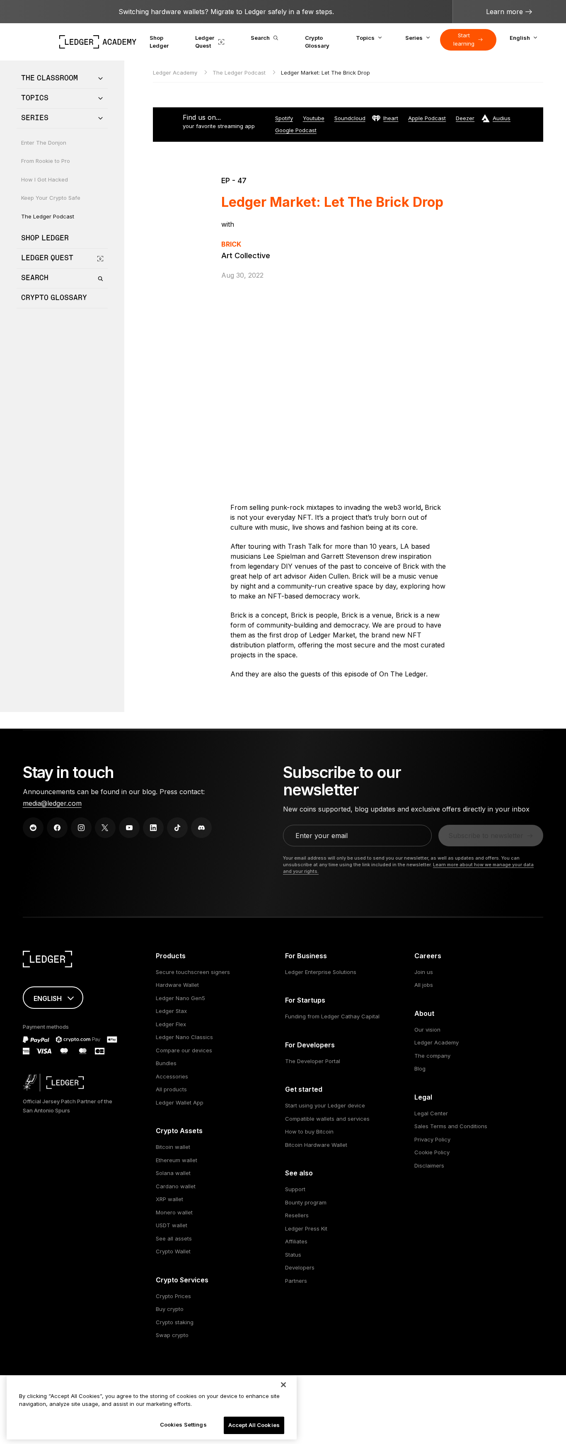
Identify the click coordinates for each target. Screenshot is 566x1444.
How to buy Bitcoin (309, 1131)
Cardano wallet (176, 1186)
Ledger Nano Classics (184, 1037)
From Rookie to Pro (45, 161)
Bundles (166, 1063)
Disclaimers (429, 1165)
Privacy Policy (432, 1139)
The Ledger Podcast (47, 216)
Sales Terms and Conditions (450, 1126)
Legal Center (431, 1113)
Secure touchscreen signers (193, 972)
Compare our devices (184, 1050)
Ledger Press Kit (306, 1228)
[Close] (283, 1385)
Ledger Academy (176, 72)
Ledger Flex (171, 1024)
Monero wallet (174, 1212)
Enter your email (321, 835)
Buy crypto (170, 1309)
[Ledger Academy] (98, 41)
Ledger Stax (171, 1011)
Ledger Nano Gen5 (180, 998)
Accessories (172, 1076)
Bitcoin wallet (173, 1147)
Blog (420, 1068)
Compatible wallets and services (327, 1118)
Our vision (427, 1029)
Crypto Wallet (173, 1251)
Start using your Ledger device (325, 1105)
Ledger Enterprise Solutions (320, 972)
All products (171, 1089)
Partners (296, 1280)
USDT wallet (171, 1225)
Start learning (463, 39)
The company (432, 1055)
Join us (423, 972)
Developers (299, 1267)
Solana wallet (173, 1173)
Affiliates (296, 1241)
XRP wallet (169, 1199)
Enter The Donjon (43, 142)
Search (260, 37)
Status (293, 1254)
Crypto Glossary (317, 41)
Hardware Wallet (177, 984)
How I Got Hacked (44, 179)
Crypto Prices (173, 1296)
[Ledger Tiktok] (177, 827)
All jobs (423, 984)
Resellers (297, 1215)
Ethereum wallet (176, 1160)
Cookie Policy (432, 1152)
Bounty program (306, 1202)
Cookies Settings (183, 1424)
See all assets (174, 1238)
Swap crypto (172, 1335)
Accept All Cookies (254, 1425)
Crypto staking (175, 1322)
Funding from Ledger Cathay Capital (332, 1016)
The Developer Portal (312, 1061)
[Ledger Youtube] (129, 827)
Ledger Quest (204, 41)
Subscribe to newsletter (485, 835)
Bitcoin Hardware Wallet (316, 1144)
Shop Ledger (159, 41)
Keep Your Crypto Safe (50, 198)
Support (295, 1189)
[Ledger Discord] (201, 827)
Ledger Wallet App (179, 1102)
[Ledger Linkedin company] (153, 827)
